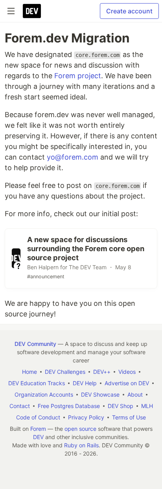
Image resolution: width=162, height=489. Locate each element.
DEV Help (85, 383)
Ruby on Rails (81, 445)
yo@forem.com (72, 157)
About (135, 394)
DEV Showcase (100, 394)
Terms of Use (129, 417)
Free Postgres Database (69, 406)
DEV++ (101, 371)
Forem (38, 428)
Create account (129, 11)
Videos (127, 371)
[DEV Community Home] (32, 11)
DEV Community (35, 343)
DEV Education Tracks (36, 383)
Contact (19, 406)
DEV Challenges (65, 371)
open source (80, 428)
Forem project (77, 76)
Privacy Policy (86, 417)
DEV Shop (120, 406)
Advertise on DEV (127, 383)
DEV (38, 437)
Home (29, 371)
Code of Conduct (38, 417)
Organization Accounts (44, 394)
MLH (147, 406)
